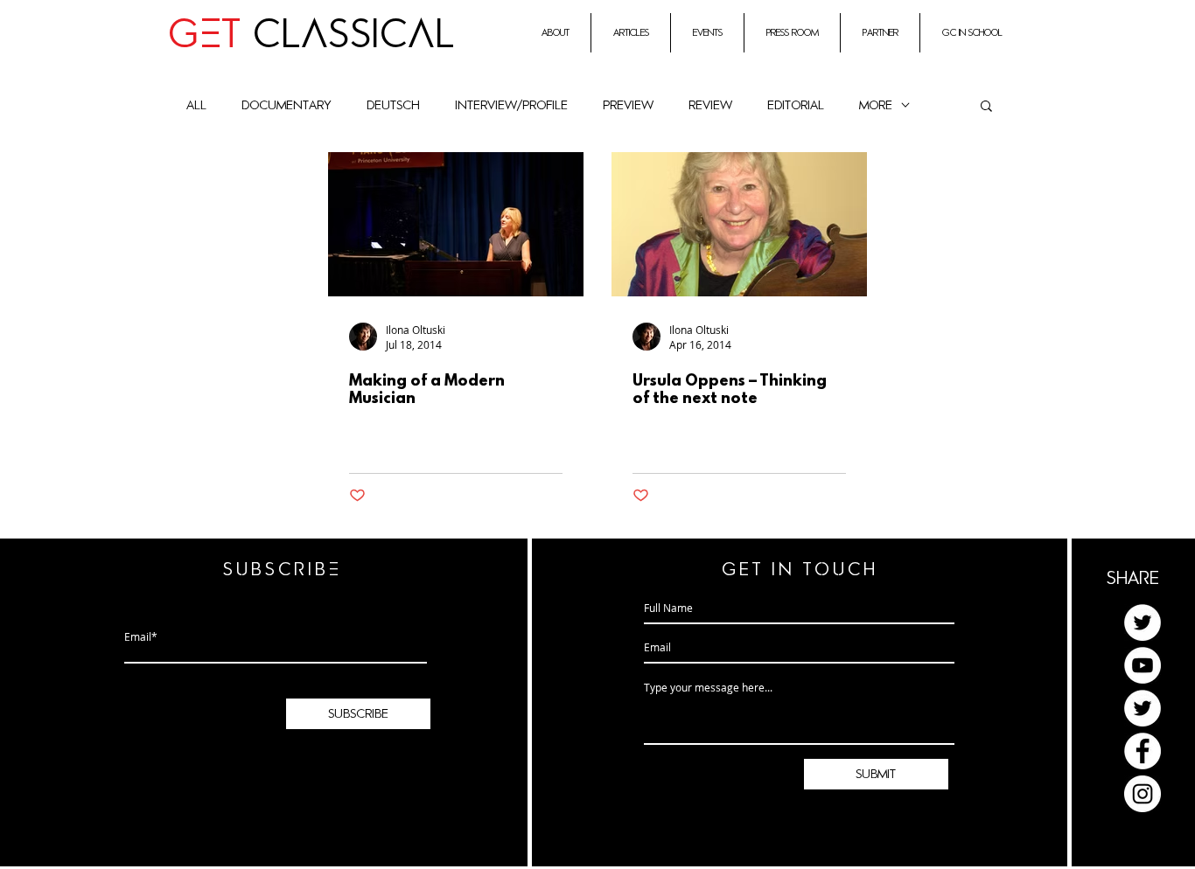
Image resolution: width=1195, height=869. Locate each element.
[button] (986, 107)
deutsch (393, 105)
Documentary (286, 105)
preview (628, 105)
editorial (795, 105)
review (710, 105)
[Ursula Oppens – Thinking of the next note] (739, 224)
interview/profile (511, 105)
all (196, 105)
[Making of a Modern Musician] (456, 224)
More (875, 105)
